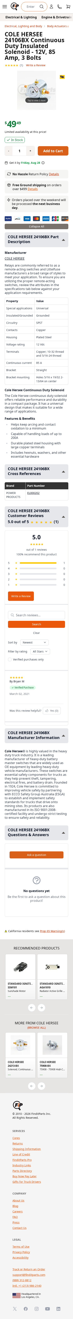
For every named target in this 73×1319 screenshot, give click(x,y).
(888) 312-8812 (21, 1280)
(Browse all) (36, 1027)
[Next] (41, 1008)
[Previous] (32, 1008)
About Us (18, 1200)
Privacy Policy (21, 1252)
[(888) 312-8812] (59, 6)
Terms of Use (20, 1246)
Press (15, 1222)
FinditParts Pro (22, 1160)
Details (54, 174)
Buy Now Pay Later (24, 1176)
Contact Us (19, 1228)
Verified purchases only (28, 659)
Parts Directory (22, 1171)
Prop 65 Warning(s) (52, 931)
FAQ (15, 1217)
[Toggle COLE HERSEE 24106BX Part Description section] (63, 240)
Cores (16, 1138)
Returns (17, 1143)
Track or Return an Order (28, 1269)
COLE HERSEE (15, 258)
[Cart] (68, 6)
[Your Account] (51, 6)
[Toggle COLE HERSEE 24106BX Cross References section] (63, 472)
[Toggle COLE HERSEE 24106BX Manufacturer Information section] (63, 736)
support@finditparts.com (28, 1275)
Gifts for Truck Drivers (26, 1182)
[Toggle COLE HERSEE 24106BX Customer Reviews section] (63, 517)
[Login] (51, 6)
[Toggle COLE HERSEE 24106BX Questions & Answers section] (63, 833)
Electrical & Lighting (21, 17)
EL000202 (33, 493)
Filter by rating (17, 651)
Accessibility (20, 1257)
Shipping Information (26, 1149)
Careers (17, 1211)
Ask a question (36, 855)
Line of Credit (21, 1154)
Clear (36, 633)
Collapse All (36, 226)
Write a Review (35, 65)
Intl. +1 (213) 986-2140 (26, 1286)
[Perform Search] (41, 6)
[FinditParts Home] (15, 7)
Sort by (12, 642)
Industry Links (21, 1165)
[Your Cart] (68, 6)
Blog (15, 1206)
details (33, 189)
